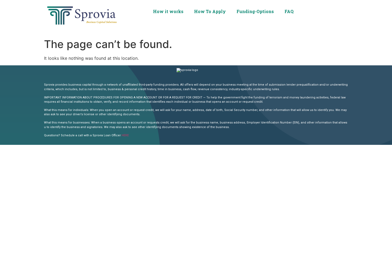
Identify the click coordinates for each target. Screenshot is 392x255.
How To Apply (210, 11)
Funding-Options (255, 11)
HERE (125, 135)
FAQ (289, 11)
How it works (168, 11)
